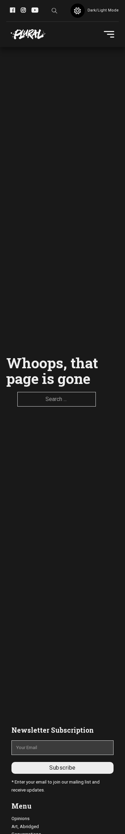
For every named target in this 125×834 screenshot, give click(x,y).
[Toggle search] (54, 11)
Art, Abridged (25, 826)
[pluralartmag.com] (28, 34)
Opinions (20, 818)
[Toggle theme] (77, 10)
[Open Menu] (109, 34)
